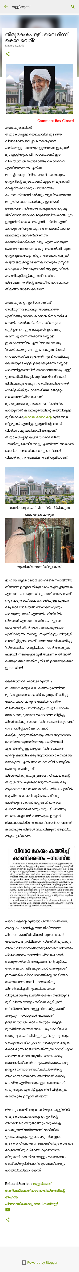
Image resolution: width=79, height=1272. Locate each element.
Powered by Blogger (42, 1262)
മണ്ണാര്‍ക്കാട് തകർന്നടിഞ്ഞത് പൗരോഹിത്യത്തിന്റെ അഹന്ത (35, 1190)
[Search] (72, 7)
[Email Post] (7, 1211)
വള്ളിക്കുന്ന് (20, 7)
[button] (7, 54)
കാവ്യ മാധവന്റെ (38, 417)
